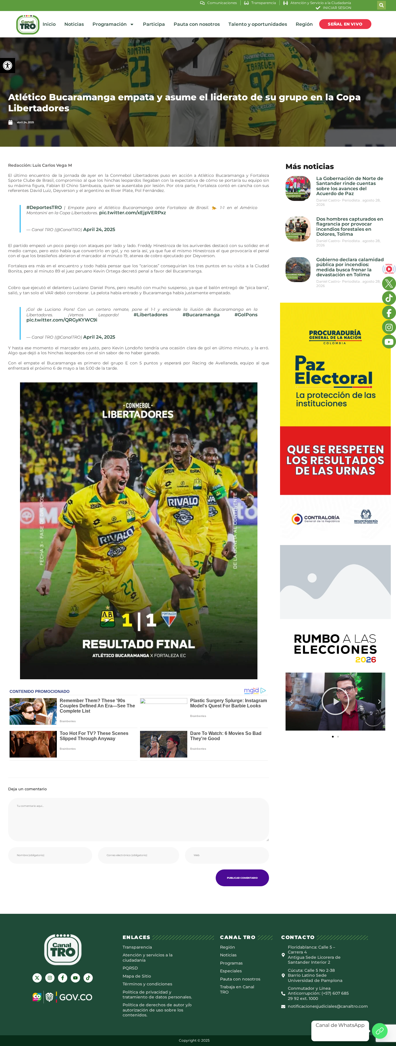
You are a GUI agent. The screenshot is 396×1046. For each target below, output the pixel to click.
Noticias (74, 24)
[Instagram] (50, 978)
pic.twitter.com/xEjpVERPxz (132, 212)
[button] (7, 65)
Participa (154, 24)
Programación (109, 24)
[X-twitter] (37, 978)
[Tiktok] (88, 978)
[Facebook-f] (62, 978)
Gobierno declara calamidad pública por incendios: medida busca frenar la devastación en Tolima (350, 267)
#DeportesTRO (44, 207)
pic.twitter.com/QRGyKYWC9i (61, 320)
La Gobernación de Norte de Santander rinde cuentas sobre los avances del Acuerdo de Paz (349, 186)
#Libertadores (151, 314)
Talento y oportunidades (257, 24)
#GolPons (246, 314)
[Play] (335, 702)
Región (304, 24)
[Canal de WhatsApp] (380, 1031)
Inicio (49, 24)
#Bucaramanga (201, 314)
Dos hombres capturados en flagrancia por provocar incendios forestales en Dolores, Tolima (349, 226)
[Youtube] (75, 978)
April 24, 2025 (99, 229)
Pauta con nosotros (197, 24)
